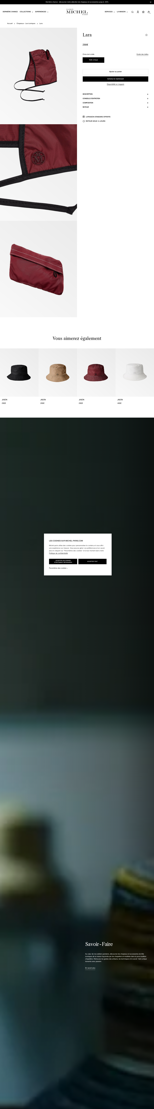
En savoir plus (90, 968)
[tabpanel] (77, 376)
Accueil (10, 23)
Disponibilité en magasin (115, 84)
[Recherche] (132, 12)
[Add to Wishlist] (146, 35)
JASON (4, 400)
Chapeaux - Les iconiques (26, 23)
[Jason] (19, 372)
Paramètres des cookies (57, 568)
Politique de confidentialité (58, 553)
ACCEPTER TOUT (92, 561)
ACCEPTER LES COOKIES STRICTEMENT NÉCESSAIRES (63, 561)
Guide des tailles (142, 54)
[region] (78, 554)
